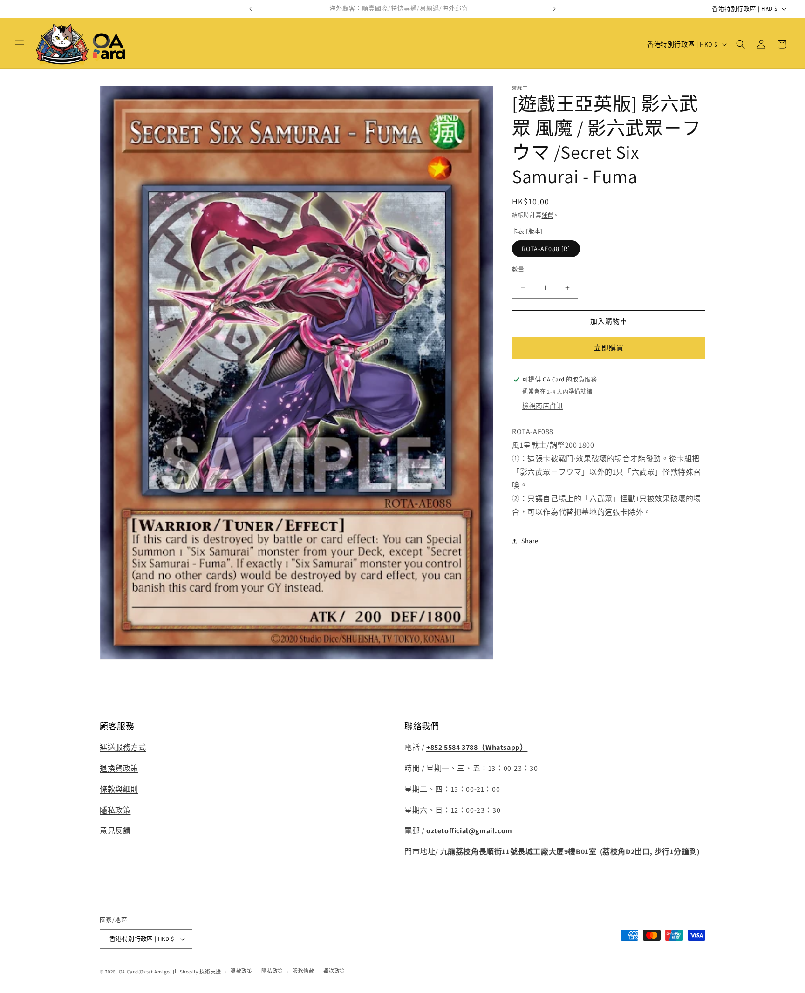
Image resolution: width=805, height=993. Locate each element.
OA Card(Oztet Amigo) (145, 971)
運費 (547, 214)
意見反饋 (115, 831)
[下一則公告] (554, 9)
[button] (19, 44)
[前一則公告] (250, 9)
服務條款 (303, 971)
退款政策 (241, 971)
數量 (518, 269)
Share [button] (530, 541)
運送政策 (334, 971)
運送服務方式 (123, 747)
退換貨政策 (119, 768)
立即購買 (609, 347)
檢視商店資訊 (542, 405)
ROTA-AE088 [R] (546, 249)
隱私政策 (115, 810)
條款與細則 (119, 789)
